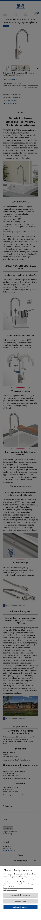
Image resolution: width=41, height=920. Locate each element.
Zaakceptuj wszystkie (20, 907)
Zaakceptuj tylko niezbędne (20, 895)
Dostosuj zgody (20, 901)
